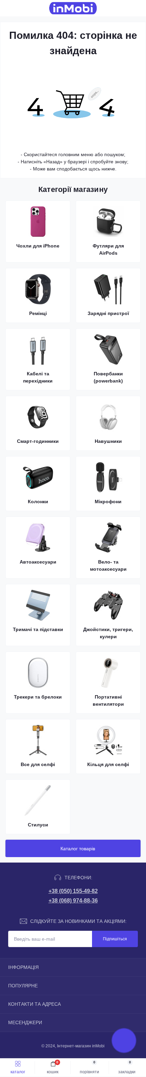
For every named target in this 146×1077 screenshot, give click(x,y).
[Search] (21, 8)
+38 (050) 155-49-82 (73, 891)
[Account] (138, 8)
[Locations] (126, 8)
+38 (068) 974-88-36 (73, 900)
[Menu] (8, 8)
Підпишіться (115, 939)
